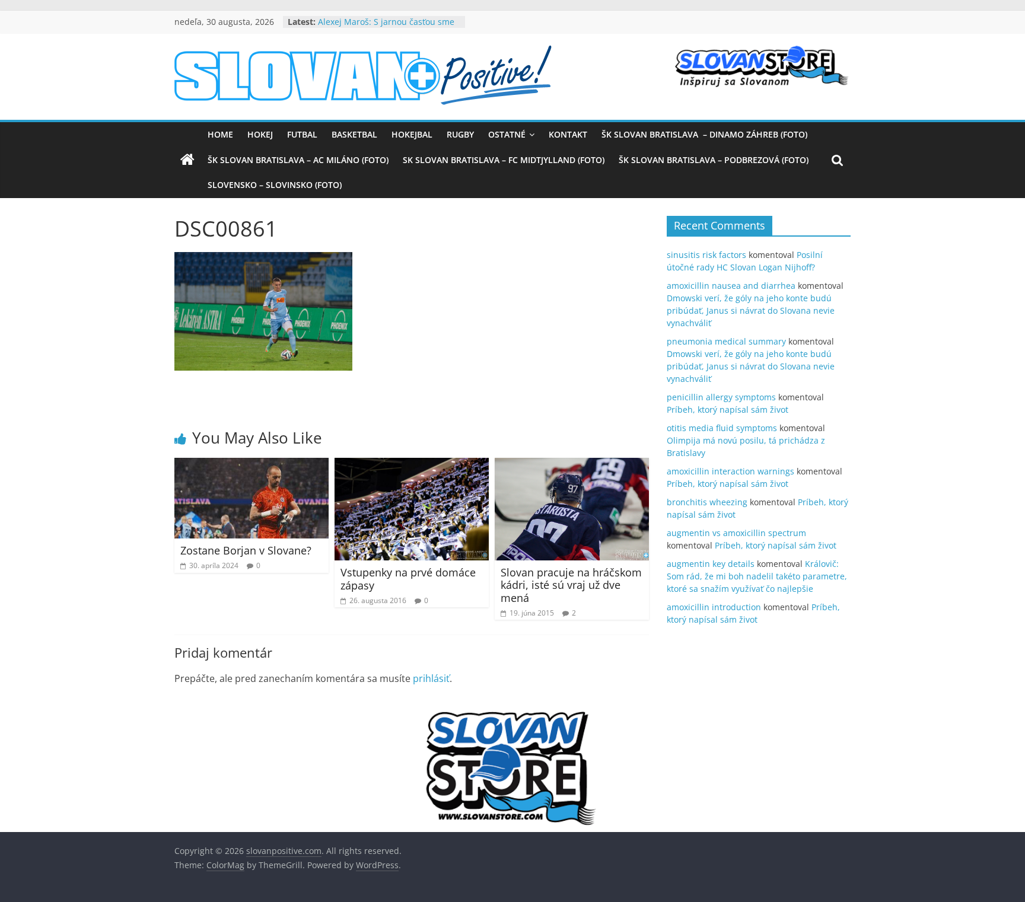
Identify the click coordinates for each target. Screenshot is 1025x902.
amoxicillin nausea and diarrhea (731, 285)
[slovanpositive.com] (187, 160)
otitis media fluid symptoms (722, 428)
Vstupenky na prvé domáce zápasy (408, 578)
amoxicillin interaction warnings (730, 471)
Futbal (302, 134)
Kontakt (568, 134)
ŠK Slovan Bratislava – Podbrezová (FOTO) (713, 159)
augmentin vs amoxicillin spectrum (736, 532)
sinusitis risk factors (706, 254)
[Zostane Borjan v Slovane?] (251, 464)
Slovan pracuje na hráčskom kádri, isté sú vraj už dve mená (571, 585)
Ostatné (507, 134)
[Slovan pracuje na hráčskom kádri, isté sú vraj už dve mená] (572, 464)
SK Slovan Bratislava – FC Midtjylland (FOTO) (503, 159)
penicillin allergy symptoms (721, 397)
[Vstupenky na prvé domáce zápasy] (412, 464)
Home (220, 134)
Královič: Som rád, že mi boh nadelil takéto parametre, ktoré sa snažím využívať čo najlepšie (757, 576)
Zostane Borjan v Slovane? (245, 550)
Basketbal (354, 134)
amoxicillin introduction (714, 607)
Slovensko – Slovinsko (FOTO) (275, 184)
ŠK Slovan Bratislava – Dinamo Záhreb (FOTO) (704, 134)
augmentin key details (711, 563)
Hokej (260, 134)
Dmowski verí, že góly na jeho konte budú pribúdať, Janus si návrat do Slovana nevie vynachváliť (751, 310)
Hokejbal (411, 134)
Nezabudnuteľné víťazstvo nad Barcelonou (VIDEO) (379, 22)
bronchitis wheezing (707, 502)
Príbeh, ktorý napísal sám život (727, 409)
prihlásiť (431, 678)
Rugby (460, 134)
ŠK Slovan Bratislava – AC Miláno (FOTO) (298, 159)
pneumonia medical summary (726, 341)
